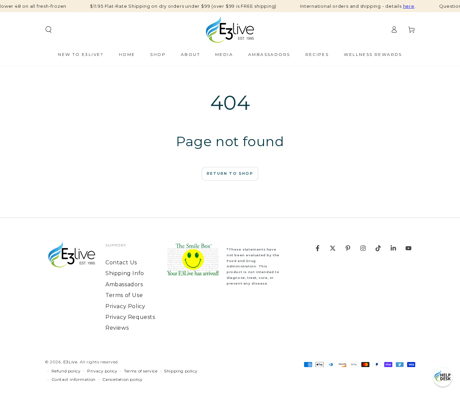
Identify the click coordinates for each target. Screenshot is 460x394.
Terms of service (141, 370)
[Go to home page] (230, 29)
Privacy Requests (130, 317)
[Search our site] (48, 29)
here (409, 6)
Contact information (74, 379)
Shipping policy (180, 370)
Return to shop (230, 173)
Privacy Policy (125, 306)
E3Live (70, 361)
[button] (443, 377)
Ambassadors (124, 284)
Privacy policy (102, 370)
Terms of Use (124, 295)
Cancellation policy (122, 379)
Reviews (117, 328)
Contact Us (121, 262)
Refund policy (66, 370)
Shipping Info (124, 273)
